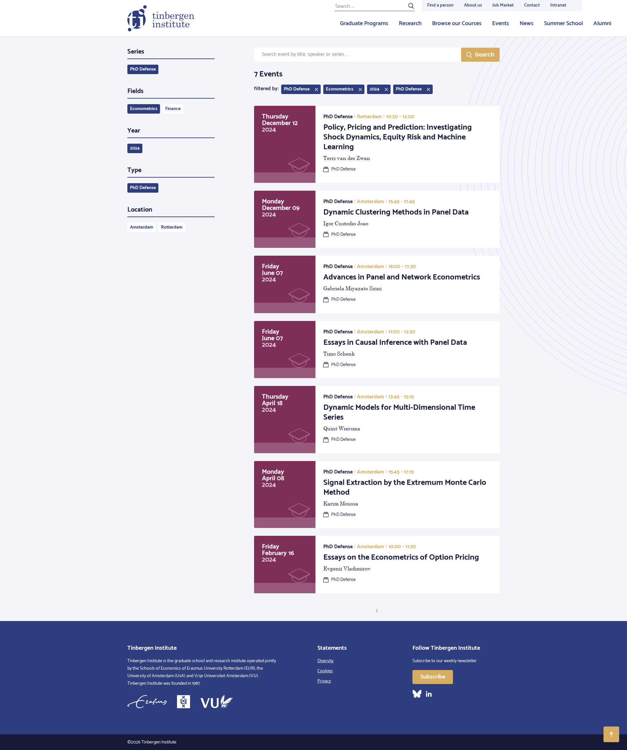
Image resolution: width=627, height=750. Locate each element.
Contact (532, 5)
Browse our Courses (457, 23)
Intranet (558, 5)
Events (500, 23)
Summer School (563, 23)
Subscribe (432, 677)
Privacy (324, 681)
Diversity (325, 661)
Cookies (325, 671)
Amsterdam (141, 227)
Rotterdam (172, 227)
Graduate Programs (364, 23)
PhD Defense (143, 69)
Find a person (440, 5)
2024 (135, 148)
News (527, 23)
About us (473, 5)
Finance (173, 109)
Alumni (602, 23)
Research (410, 23)
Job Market (503, 5)
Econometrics (143, 109)
